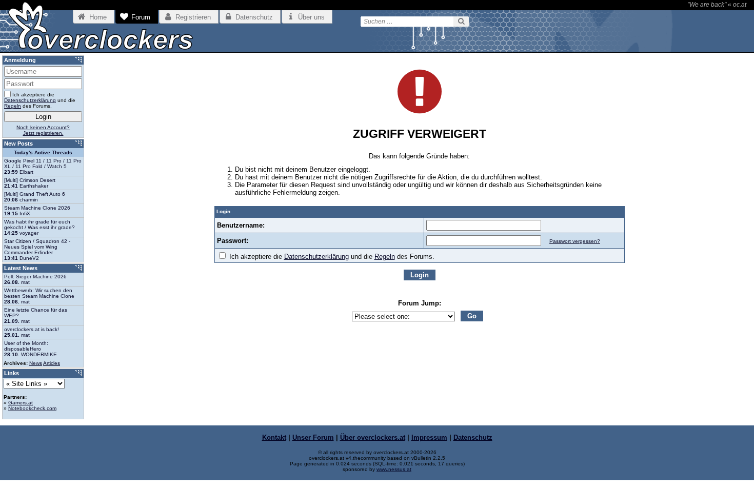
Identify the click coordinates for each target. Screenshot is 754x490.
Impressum (429, 437)
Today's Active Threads (43, 152)
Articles (51, 363)
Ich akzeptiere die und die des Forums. (330, 256)
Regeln (384, 256)
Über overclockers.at (372, 437)
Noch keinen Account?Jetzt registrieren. (43, 130)
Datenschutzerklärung (316, 256)
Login (419, 275)
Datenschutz (472, 437)
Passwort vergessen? (574, 241)
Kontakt (274, 437)
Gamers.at (20, 402)
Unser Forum (313, 437)
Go (472, 316)
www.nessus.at (393, 469)
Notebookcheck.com (32, 408)
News (35, 363)
